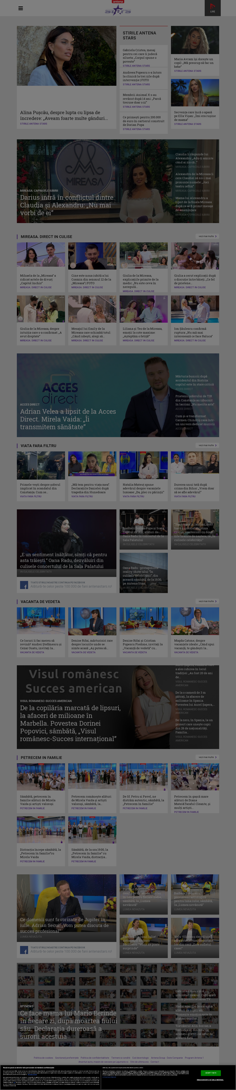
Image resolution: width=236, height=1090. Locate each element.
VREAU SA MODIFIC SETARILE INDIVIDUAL (210, 1080)
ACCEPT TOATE (210, 1073)
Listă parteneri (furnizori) (109, 1077)
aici (14, 1082)
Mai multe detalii (32, 1074)
